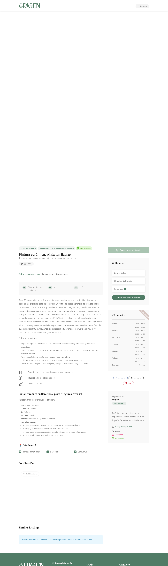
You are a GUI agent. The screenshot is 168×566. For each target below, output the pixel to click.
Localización (48, 274)
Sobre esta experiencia (29, 274)
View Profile (118, 403)
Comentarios (62, 274)
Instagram (119, 435)
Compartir (121, 378)
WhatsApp (119, 438)
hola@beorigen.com (123, 427)
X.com (117, 431)
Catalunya (69, 248)
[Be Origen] (29, 6)
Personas (119, 289)
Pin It (129, 383)
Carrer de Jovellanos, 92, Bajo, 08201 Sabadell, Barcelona (48, 258)
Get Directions (31, 474)
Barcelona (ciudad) (47, 248)
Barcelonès (60, 248)
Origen (115, 399)
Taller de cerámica (28, 248)
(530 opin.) (26, 264)
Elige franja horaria (123, 281)
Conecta (143, 6)
